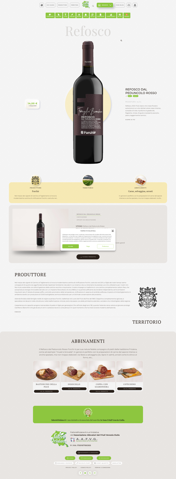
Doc (129, 96)
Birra (79, 16)
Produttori (62, 5)
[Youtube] (85, 473)
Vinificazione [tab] (82, 217)
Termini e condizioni (102, 467)
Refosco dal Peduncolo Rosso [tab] (88, 214)
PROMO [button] (126, 16)
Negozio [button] (105, 5)
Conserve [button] (100, 16)
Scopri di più (130, 119)
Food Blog (120, 5)
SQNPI (135, 96)
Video (71, 458)
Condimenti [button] (111, 16)
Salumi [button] (59, 16)
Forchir (18, 312)
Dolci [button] (86, 16)
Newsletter (116, 463)
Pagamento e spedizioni (89, 452)
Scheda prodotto (89, 256)
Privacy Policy (71, 467)
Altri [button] (120, 16)
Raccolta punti (84, 463)
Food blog (87, 458)
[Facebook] (80, 473)
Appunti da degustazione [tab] (86, 220)
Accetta (70, 246)
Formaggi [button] (50, 16)
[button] (113, 231)
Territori (74, 5)
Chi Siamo (50, 5)
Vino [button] (65, 16)
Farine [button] (72, 16)
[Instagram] (94, 473)
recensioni (105, 458)
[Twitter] (90, 473)
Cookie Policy (86, 467)
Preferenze (105, 246)
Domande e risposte (64, 463)
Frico (92, 16)
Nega (88, 246)
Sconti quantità (102, 463)
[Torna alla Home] (85, 4)
